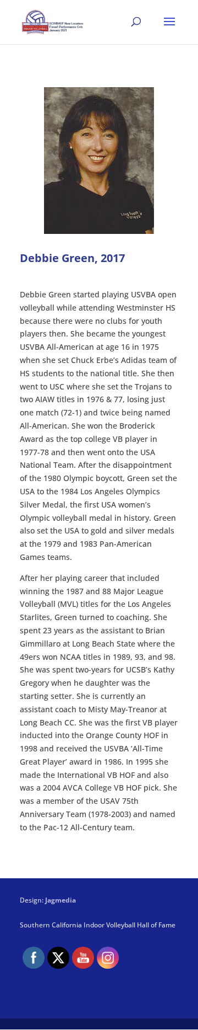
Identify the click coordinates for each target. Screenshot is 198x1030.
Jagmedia (60, 900)
